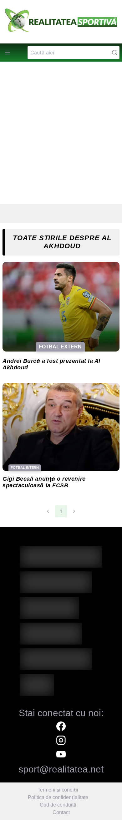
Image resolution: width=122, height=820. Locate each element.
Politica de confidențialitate (58, 797)
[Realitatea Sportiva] (61, 558)
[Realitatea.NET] (61, 584)
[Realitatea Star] (61, 661)
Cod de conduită (58, 804)
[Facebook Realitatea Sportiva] (61, 727)
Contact (61, 812)
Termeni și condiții (58, 789)
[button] (8, 53)
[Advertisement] (61, 133)
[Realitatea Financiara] (61, 610)
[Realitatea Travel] (61, 635)
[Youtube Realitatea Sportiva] (61, 755)
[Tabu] (61, 687)
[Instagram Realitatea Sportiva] (61, 741)
